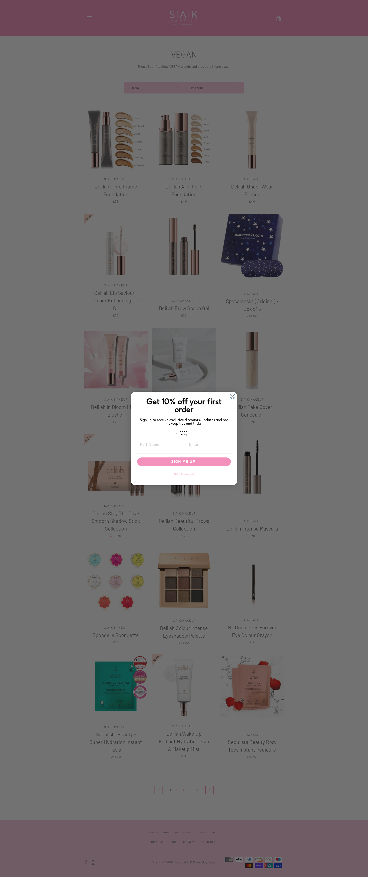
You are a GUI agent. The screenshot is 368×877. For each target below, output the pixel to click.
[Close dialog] (232, 396)
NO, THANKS (184, 474)
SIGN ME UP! (184, 461)
